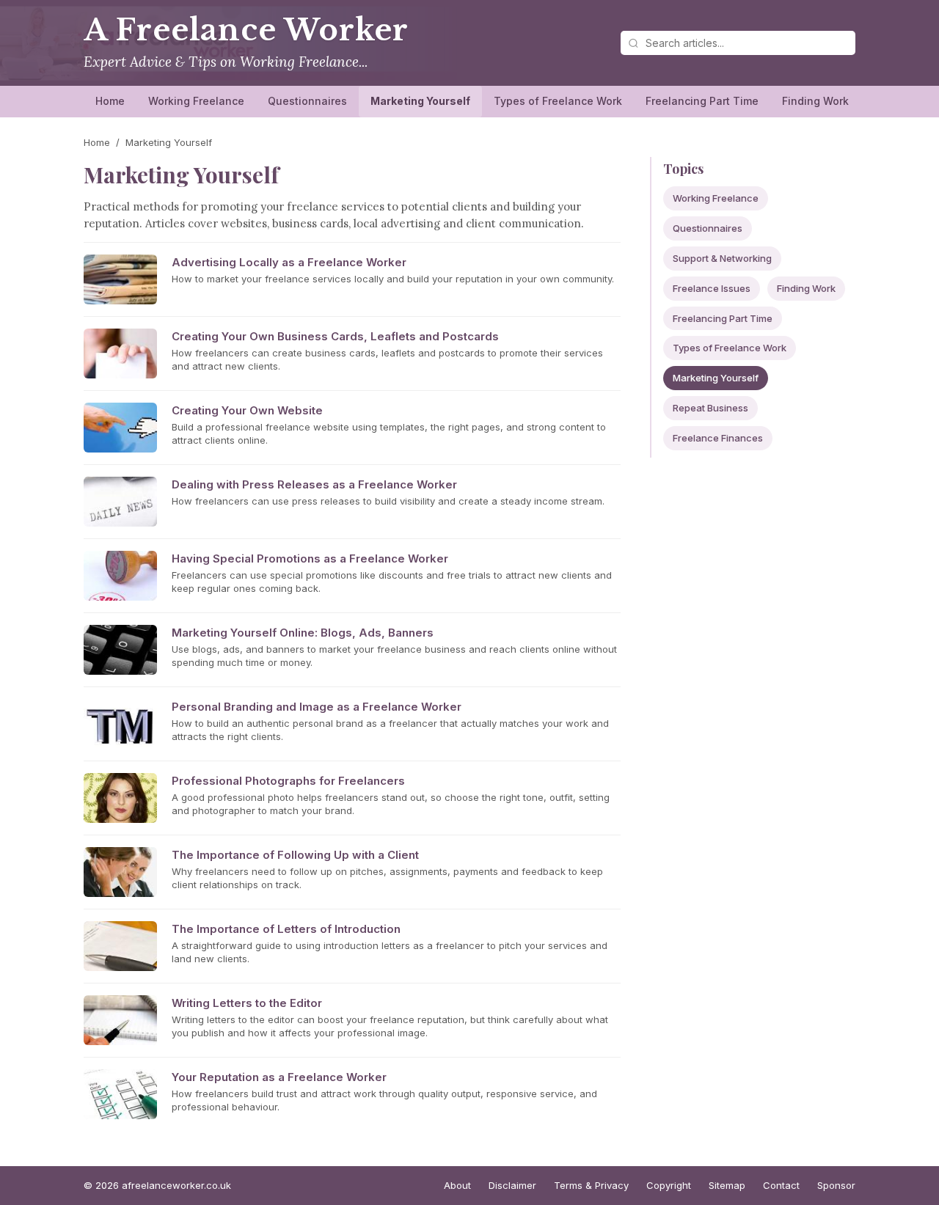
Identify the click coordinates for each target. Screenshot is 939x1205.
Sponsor (836, 1185)
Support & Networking (722, 258)
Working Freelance (196, 101)
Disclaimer (512, 1185)
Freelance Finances (718, 438)
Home (110, 101)
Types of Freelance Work (558, 101)
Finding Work (815, 101)
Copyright (668, 1185)
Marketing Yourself (420, 101)
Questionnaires (307, 101)
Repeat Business (710, 408)
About (457, 1185)
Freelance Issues (711, 288)
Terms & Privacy (591, 1185)
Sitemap (727, 1185)
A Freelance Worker (246, 30)
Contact (781, 1185)
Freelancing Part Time (702, 101)
